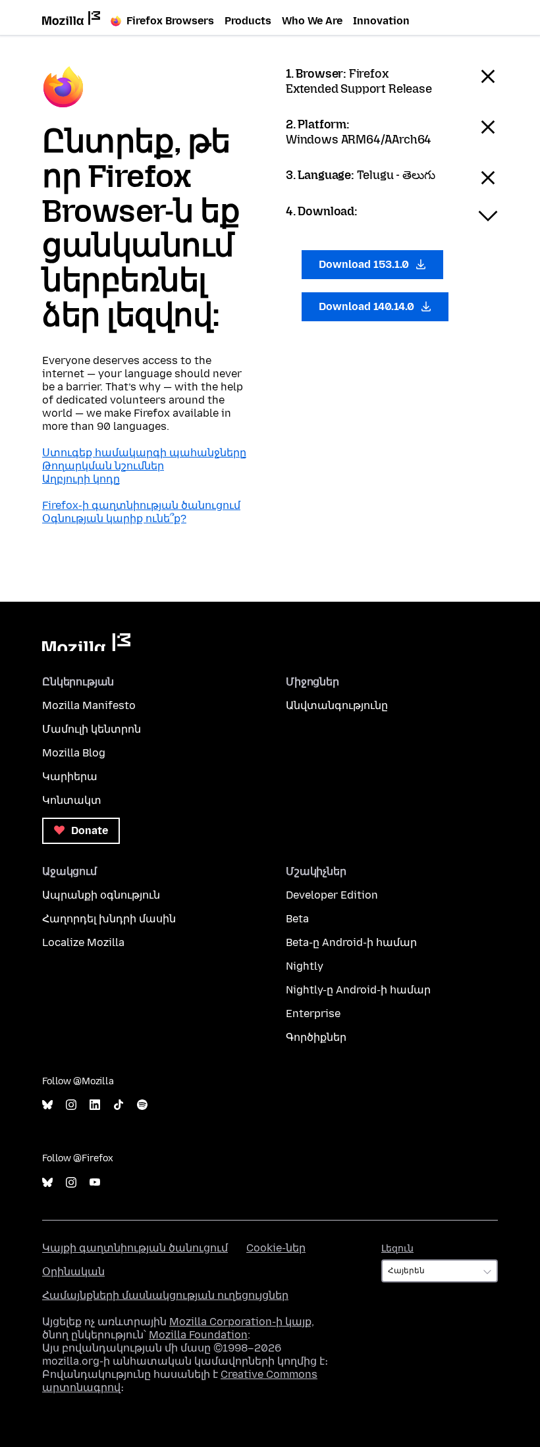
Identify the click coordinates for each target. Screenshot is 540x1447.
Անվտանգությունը (337, 705)
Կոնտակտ (71, 800)
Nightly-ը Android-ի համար (358, 990)
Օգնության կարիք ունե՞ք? (114, 518)
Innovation (381, 20)
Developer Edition (332, 895)
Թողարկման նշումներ (103, 466)
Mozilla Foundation (198, 1335)
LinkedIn (95, 1105)
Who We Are (312, 20)
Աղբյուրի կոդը (81, 479)
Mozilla (86, 642)
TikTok (118, 1105)
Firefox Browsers (170, 20)
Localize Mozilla (83, 942)
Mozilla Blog (73, 753)
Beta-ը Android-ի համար (351, 942)
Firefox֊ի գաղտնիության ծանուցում (141, 505)
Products (248, 20)
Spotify (142, 1105)
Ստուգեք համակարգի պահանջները (144, 452)
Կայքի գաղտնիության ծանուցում (135, 1248)
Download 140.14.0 (368, 306)
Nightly (304, 966)
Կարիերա (69, 776)
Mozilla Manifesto (89, 705)
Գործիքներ (316, 1037)
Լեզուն (397, 1248)
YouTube (95, 1182)
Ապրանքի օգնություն (101, 895)
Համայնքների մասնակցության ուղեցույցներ (165, 1295)
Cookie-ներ (276, 1248)
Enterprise (313, 1013)
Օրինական (73, 1271)
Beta (297, 918)
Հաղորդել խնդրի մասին (109, 918)
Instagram (71, 1105)
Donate (88, 830)
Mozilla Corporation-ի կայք (240, 1321)
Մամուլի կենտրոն (91, 729)
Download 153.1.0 (365, 264)
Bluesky (47, 1105)
